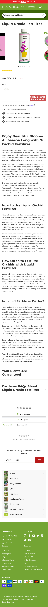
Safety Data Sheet (8, 602)
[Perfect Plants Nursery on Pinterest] (42, 535)
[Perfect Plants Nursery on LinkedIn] (29, 540)
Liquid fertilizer (7, 307)
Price (4, 78)
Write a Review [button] (25, 414)
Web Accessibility (8, 566)
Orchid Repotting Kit (9, 361)
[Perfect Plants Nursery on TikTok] (25, 540)
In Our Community (30, 560)
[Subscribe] (39, 460)
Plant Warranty (7, 599)
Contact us (5, 550)
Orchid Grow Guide (36, 356)
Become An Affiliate (30, 566)
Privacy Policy (19, 599)
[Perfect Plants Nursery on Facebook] (29, 535)
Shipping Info (6, 554)
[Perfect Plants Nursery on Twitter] (38, 535)
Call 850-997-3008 (28, 7)
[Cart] (40, 6)
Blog (25, 563)
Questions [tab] (20, 425)
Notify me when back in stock (38, 98)
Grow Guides (6, 570)
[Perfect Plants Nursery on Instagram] (25, 535)
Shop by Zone (6, 563)
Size (3, 85)
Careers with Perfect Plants (33, 570)
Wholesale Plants (8, 560)
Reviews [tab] (6, 425)
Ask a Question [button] (25, 420)
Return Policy (31, 599)
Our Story (27, 550)
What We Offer (29, 557)
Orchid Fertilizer (24, 354)
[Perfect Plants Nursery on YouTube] (33, 535)
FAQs (4, 557)
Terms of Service (31, 596)
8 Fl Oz (6, 89)
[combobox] (24, 15)
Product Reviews (29, 554)
